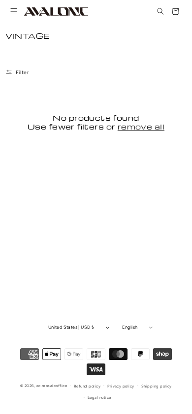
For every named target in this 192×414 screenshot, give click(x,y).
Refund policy (87, 386)
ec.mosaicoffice (51, 386)
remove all (141, 126)
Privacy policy (120, 386)
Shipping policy (156, 386)
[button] (14, 11)
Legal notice (99, 397)
